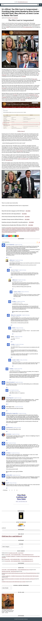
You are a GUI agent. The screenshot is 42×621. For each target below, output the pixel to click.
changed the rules (33, 94)
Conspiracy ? (13, 228)
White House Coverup (12, 232)
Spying (28, 231)
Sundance (9, 17)
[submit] (37, 4)
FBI (38, 228)
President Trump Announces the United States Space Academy (14, 581)
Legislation (28, 229)
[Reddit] (11, 236)
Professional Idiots (14, 231)
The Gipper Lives (10, 406)
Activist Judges (27, 227)
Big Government (34, 227)
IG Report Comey (5, 229)
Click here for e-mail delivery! (12, 536)
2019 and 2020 (19, 150)
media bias (33, 229)
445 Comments (15, 17)
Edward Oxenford (17, 391)
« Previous (5, 490)
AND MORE (22, 100)
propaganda (20, 231)
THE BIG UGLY (32, 231)
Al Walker (18, 361)
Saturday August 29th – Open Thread (16, 552)
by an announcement (27, 27)
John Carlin (34, 79)
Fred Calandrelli (17, 261)
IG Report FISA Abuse (13, 229)
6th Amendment (21, 227)
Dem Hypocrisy (29, 228)
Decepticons (18, 228)
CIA (10, 228)
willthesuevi (18, 271)
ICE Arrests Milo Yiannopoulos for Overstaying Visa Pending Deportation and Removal (18, 578)
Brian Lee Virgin (19, 281)
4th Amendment (15, 227)
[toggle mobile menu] (40, 4)
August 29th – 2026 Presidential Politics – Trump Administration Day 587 (19, 554)
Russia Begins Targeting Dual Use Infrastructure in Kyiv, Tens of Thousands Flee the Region (19, 573)
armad (12, 336)
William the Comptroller (21, 329)
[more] (18, 236)
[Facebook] (3, 236)
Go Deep (23, 76)
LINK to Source (21, 131)
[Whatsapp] (13, 236)
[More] (18, 236)
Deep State (24, 228)
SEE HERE (28, 211)
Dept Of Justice (35, 228)
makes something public (23, 158)
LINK (8, 27)
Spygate (25, 231)
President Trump (7, 231)
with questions (9, 160)
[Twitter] (5, 236)
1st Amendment (8, 227)
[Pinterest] (9, 236)
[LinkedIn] (7, 236)
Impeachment (19, 229)
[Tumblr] (16, 236)
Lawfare (24, 229)
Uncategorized (4, 232)
